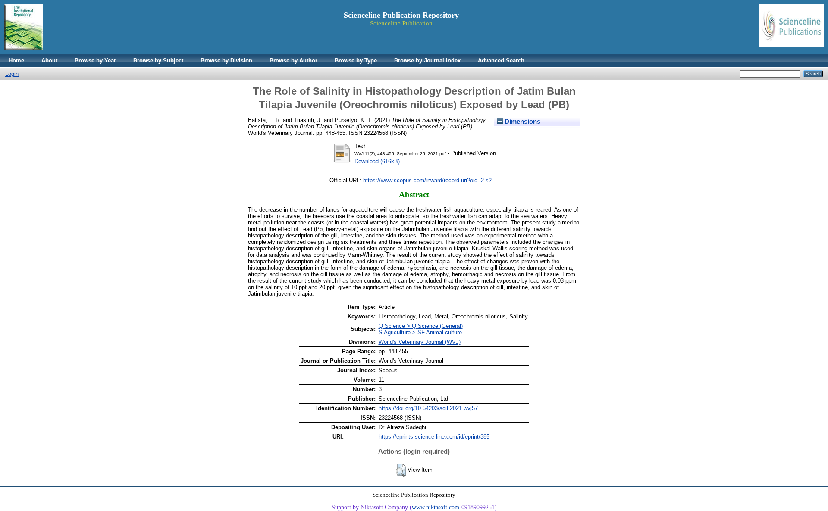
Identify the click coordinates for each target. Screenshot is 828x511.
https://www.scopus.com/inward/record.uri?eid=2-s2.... (431, 180)
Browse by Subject (158, 60)
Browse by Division (226, 60)
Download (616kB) (377, 161)
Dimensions (521, 121)
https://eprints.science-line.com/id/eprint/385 (434, 436)
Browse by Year (95, 60)
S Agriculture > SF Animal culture (420, 332)
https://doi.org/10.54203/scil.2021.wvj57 (428, 408)
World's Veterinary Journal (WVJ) (420, 342)
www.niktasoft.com (435, 507)
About (49, 60)
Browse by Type (356, 60)
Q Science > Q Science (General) (421, 326)
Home (16, 60)
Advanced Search (501, 60)
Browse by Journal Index (427, 60)
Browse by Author (293, 60)
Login (12, 74)
